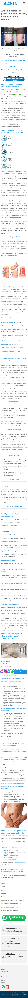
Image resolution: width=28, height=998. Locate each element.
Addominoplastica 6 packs (19, 23)
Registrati (3, 982)
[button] (24, 3)
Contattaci (3, 969)
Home (2, 23)
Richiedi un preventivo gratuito (14, 60)
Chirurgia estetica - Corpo (9, 23)
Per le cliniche (4, 976)
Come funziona (4, 971)
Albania (2, 25)
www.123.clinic (5, 994)
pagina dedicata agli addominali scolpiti (12, 871)
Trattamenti (3, 980)
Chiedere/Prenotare (20, 671)
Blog (2, 974)
